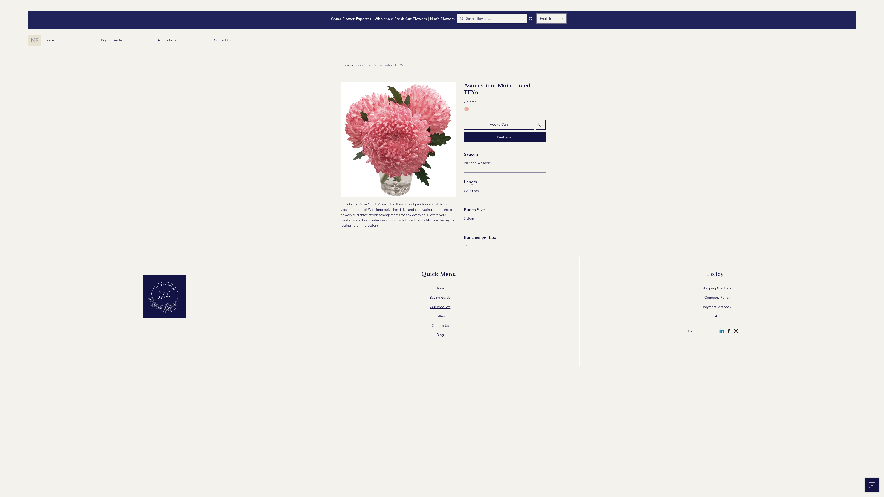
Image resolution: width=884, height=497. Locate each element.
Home (346, 65)
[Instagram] (736, 331)
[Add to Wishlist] (541, 125)
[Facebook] (729, 331)
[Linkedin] (721, 331)
